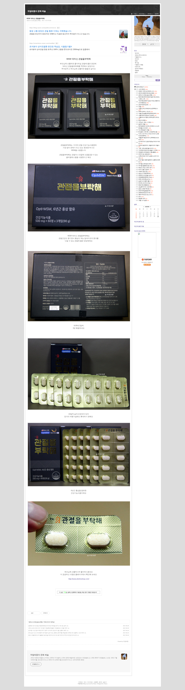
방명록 (157, 14)
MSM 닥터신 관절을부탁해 (36, 18)
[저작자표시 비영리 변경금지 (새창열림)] (52, 613)
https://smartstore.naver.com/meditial (41, 43)
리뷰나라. (137, 66)
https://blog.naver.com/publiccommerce (42, 28)
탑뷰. (136, 72)
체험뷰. (137, 70)
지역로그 (80, 682)
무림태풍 (80, 683)
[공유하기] (35, 613)
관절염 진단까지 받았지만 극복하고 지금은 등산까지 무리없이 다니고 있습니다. (59, 34)
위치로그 (150, 14)
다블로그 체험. (139, 65)
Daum (94, 683)
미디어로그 (142, 14)
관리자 (100, 682)
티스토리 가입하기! (147, 262)
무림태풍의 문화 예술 (37, 11)
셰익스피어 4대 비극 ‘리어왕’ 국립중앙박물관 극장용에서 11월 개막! (47, 628)
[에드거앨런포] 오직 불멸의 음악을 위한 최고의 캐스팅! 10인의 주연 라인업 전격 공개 (52, 635)
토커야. (137, 53)
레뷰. (136, 61)
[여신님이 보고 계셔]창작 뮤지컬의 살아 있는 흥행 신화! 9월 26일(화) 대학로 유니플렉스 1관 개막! (56, 633)
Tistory (105, 683)
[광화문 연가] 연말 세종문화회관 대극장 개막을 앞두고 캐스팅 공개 (47, 626)
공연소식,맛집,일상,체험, (34, 20)
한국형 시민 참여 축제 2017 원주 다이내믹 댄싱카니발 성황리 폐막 (47, 630)
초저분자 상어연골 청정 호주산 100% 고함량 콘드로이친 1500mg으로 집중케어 (59, 49)
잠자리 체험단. (139, 68)
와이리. (137, 59)
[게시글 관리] (38, 613)
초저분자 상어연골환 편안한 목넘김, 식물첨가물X (50, 46)
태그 (135, 14)
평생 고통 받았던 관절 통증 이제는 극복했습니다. (50, 31)
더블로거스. (138, 57)
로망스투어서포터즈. (141, 55)
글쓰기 (105, 682)
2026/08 (147, 206)
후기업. (137, 63)
